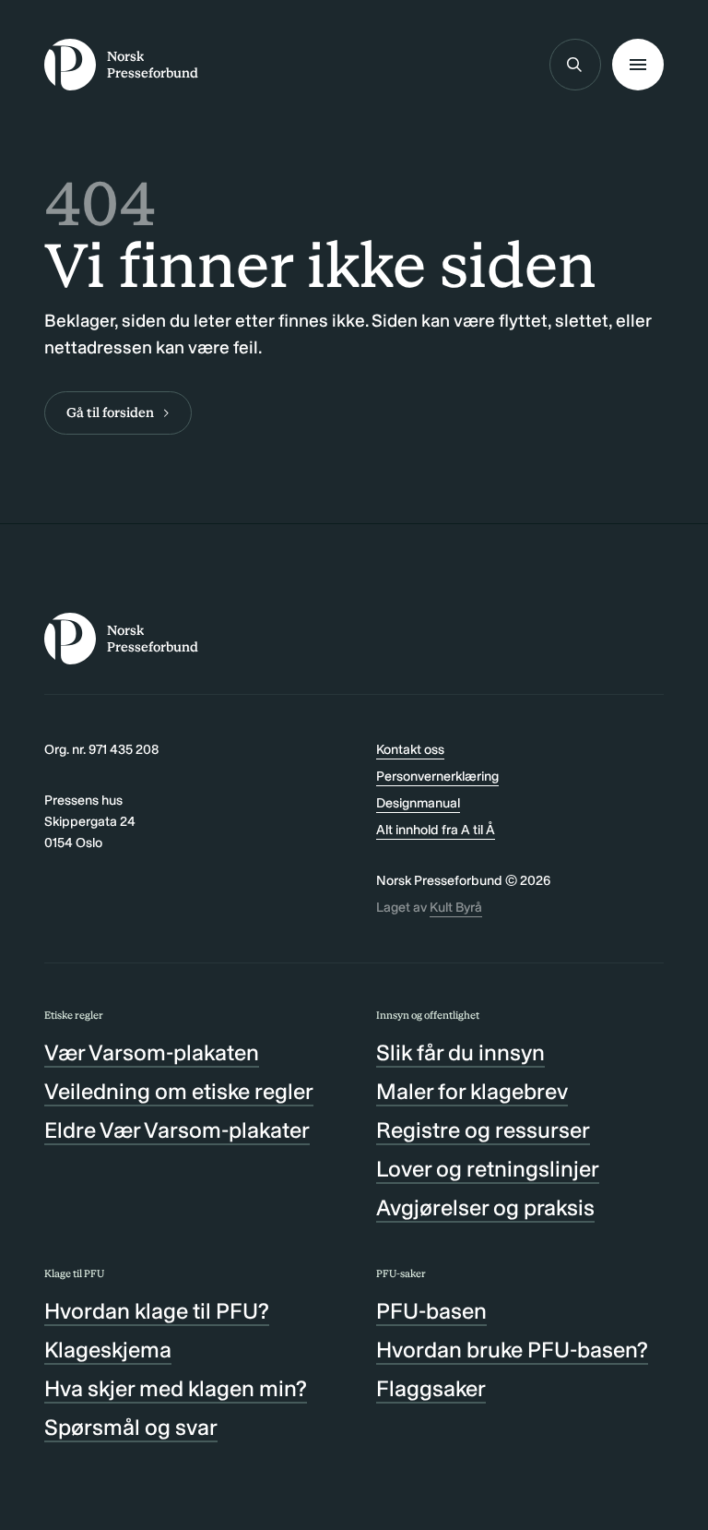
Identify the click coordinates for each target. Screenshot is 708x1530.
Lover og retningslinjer (487, 1168)
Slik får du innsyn (460, 1052)
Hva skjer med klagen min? (175, 1388)
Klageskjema (107, 1349)
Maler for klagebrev (472, 1091)
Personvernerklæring (437, 776)
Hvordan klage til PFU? (156, 1310)
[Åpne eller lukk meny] (638, 64)
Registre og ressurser (483, 1130)
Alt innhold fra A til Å (435, 829)
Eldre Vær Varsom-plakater (177, 1130)
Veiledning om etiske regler (178, 1091)
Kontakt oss (410, 749)
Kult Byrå (456, 907)
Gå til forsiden (110, 412)
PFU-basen (431, 1310)
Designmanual (418, 803)
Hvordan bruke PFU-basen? (512, 1349)
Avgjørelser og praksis (485, 1207)
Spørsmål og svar (131, 1427)
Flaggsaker (431, 1388)
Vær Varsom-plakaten (151, 1052)
